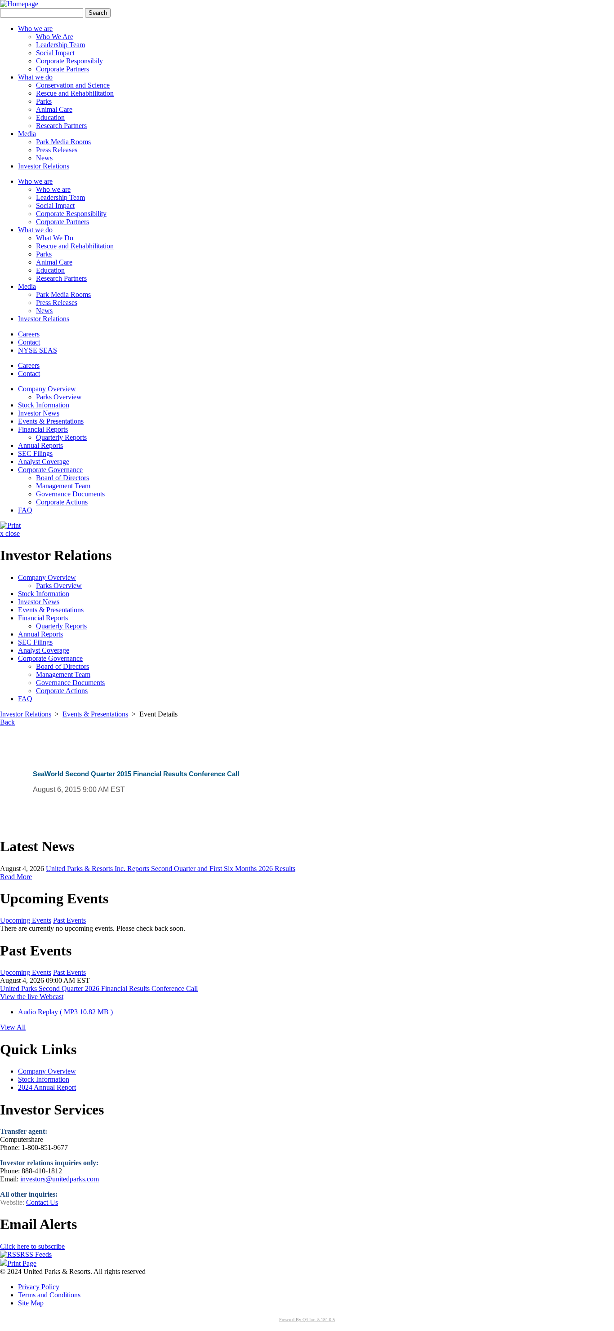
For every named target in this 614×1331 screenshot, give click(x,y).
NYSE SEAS (37, 350)
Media (27, 286)
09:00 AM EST (68, 980)
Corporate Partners (62, 69)
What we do (35, 230)
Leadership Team (60, 45)
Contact (29, 342)
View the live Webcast (31, 996)
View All (13, 1027)
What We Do (54, 238)
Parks (44, 101)
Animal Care (54, 109)
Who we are (35, 181)
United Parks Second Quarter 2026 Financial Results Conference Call (99, 988)
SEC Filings (35, 453)
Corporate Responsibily (69, 61)
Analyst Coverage (43, 461)
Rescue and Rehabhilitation (75, 93)
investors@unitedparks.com (59, 1179)
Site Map (31, 1303)
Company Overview (47, 389)
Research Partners (61, 125)
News (44, 158)
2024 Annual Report (47, 1087)
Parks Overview (59, 397)
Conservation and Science (73, 85)
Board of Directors (62, 478)
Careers (29, 334)
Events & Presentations (51, 421)
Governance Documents (70, 494)
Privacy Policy (38, 1287)
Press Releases (56, 150)
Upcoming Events (25, 920)
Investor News (38, 413)
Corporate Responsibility (71, 213)
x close (10, 533)
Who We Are (54, 36)
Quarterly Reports (61, 437)
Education (50, 117)
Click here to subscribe (32, 1246)
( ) (65, 1012)
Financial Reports (43, 429)
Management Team (63, 486)
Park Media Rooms (63, 142)
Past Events (69, 920)
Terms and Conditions (49, 1295)
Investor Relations (43, 319)
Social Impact (55, 53)
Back (7, 722)
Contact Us (42, 1202)
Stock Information (43, 405)
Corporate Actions (62, 502)
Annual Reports (40, 445)
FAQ (25, 510)
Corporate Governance (50, 469)
